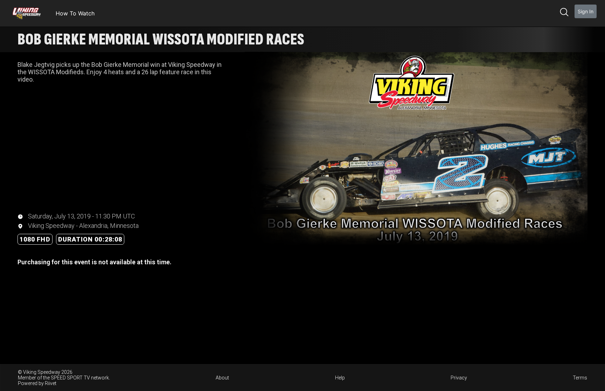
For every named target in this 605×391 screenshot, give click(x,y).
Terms (580, 377)
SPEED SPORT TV (70, 377)
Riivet (50, 383)
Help (340, 377)
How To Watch (75, 13)
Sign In (585, 11)
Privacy (459, 377)
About (222, 377)
